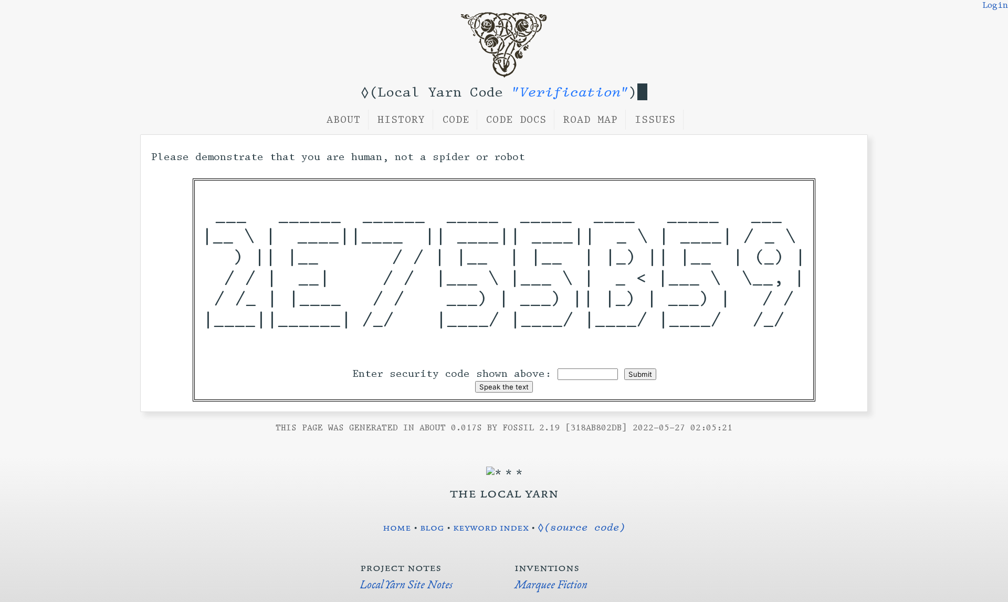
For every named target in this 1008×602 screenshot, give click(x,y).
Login (995, 5)
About (344, 119)
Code (456, 119)
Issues (655, 119)
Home (397, 527)
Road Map (590, 119)
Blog (432, 527)
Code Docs (516, 119)
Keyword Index (491, 527)
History (401, 119)
